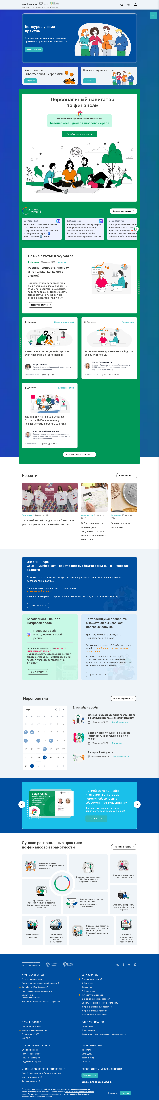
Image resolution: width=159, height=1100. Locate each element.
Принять (125, 1093)
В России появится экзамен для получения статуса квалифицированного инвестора (93, 531)
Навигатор (86, 987)
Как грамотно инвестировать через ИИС (43, 72)
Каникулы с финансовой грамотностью (100, 1003)
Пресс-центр (87, 1058)
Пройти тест (36, 672)
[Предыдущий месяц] (56, 709)
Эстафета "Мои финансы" (35, 987)
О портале (86, 1050)
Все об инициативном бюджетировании (41, 1073)
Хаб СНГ (26, 1038)
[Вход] (135, 4)
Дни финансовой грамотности (96, 999)
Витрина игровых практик (94, 1011)
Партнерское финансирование (37, 991)
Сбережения (128, 322)
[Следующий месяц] (63, 709)
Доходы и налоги (66, 388)
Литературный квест (92, 995)
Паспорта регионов (31, 1026)
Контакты (86, 1062)
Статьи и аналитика (32, 979)
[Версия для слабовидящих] (128, 4)
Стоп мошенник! (30, 1050)
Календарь (86, 1054)
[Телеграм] (129, 965)
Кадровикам (87, 1026)
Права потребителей (64, 322)
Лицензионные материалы (94, 1015)
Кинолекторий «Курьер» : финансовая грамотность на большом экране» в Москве (108, 736)
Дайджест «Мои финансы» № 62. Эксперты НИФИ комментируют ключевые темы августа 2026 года (45, 420)
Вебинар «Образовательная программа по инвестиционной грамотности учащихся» (111, 716)
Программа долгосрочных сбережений (40, 983)
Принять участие (34, 49)
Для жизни (116, 743)
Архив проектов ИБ (31, 1081)
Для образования (119, 722)
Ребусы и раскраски (31, 1054)
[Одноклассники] (123, 965)
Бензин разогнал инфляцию (120, 525)
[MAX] (135, 965)
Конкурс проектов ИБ (32, 1077)
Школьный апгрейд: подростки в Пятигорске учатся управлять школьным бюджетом (48, 522)
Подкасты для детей (32, 1062)
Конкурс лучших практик (101, 70)
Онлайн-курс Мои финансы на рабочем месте (103, 1034)
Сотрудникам (88, 1030)
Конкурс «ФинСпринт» (100, 752)
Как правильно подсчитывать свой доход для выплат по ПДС (109, 353)
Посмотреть (96, 818)
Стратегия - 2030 (30, 1034)
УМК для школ (88, 991)
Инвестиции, (87, 515)
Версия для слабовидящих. (96, 1082)
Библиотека (87, 983)
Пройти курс (36, 605)
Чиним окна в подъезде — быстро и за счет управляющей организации (47, 353)
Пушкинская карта (31, 1058)
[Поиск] (121, 4)
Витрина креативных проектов (96, 1007)
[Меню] (153, 15)
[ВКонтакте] (117, 965)
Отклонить (112, 1093)
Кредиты (61, 262)
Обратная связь (89, 1075)
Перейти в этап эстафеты (79, 134)
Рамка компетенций (91, 979)
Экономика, (27, 515)
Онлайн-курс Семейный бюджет (31, 996)
